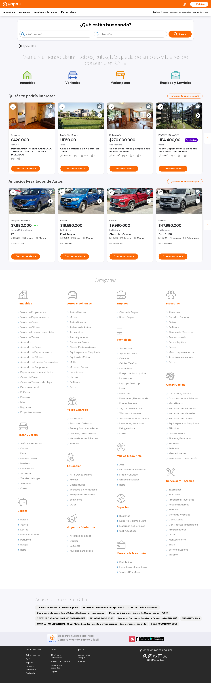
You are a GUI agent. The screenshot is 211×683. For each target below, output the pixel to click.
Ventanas (25, 483)
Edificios (25, 392)
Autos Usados (78, 312)
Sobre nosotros (33, 655)
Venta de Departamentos (34, 317)
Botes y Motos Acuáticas (84, 428)
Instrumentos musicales (132, 469)
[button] (50, 115)
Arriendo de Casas (30, 347)
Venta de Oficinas (30, 327)
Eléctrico (174, 428)
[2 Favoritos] (13, 107)
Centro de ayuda (200, 12)
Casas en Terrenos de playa (36, 382)
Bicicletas (124, 515)
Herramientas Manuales (182, 413)
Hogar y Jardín (28, 435)
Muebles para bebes (81, 550)
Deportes (123, 507)
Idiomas (74, 479)
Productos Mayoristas (181, 499)
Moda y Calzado (29, 534)
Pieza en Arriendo (30, 387)
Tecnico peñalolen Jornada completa (57, 607)
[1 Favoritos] (13, 192)
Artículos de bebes (80, 535)
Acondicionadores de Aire (134, 418)
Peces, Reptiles (177, 342)
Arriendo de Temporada (34, 367)
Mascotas (173, 303)
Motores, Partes (79, 367)
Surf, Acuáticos (128, 530)
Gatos (172, 322)
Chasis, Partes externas (83, 347)
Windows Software (130, 413)
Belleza (22, 511)
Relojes (24, 544)
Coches (74, 541)
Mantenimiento (177, 453)
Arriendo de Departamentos (36, 352)
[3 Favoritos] (62, 192)
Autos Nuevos (78, 322)
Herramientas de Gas (181, 418)
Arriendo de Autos (80, 327)
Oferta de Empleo (129, 312)
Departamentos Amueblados (36, 372)
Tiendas (81, 661)
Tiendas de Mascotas (181, 332)
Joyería (24, 524)
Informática (125, 368)
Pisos (23, 453)
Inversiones (175, 489)
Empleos (122, 303)
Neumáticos (76, 372)
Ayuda (29, 659)
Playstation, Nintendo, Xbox (135, 398)
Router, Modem (128, 403)
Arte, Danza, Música (81, 474)
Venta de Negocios (179, 514)
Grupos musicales (129, 479)
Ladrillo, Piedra (177, 433)
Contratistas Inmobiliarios (183, 398)
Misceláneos (176, 403)
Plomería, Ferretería (180, 438)
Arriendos (26, 342)
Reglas (54, 671)
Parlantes (124, 393)
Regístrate (30, 673)
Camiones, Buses (79, 342)
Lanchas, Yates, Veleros (83, 433)
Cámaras (124, 358)
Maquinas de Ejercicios (132, 526)
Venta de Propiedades (33, 312)
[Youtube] (164, 656)
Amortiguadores (79, 337)
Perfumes (25, 539)
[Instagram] (150, 656)
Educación (74, 466)
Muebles (25, 463)
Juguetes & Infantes (81, 527)
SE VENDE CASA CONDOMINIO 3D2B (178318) (61, 618)
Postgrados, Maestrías (82, 494)
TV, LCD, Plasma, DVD (131, 408)
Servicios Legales (178, 549)
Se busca (25, 473)
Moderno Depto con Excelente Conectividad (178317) (147, 618)
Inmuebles (9, 12)
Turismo (173, 554)
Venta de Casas (29, 322)
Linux (122, 388)
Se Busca (75, 382)
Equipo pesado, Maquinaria (85, 352)
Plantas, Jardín (28, 458)
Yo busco (75, 443)
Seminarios (76, 499)
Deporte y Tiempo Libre (132, 520)
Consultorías (176, 519)
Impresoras (125, 378)
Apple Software (128, 353)
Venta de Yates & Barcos (84, 438)
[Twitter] (155, 656)
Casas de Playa (29, 377)
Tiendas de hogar (30, 478)
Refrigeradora (127, 428)
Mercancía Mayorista (131, 553)
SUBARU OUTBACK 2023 (164, 623)
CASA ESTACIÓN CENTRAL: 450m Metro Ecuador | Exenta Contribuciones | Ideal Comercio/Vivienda (91, 623)
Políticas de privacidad (61, 661)
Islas (22, 402)
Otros (23, 488)
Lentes (24, 529)
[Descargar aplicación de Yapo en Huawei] (132, 639)
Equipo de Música (80, 357)
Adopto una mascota (181, 357)
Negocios (25, 407)
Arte (121, 464)
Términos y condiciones (56, 656)
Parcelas (25, 397)
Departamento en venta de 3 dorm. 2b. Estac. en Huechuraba (70, 613)
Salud (172, 544)
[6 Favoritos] (111, 107)
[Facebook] (145, 656)
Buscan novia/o (177, 337)
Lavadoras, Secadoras (132, 423)
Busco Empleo (127, 317)
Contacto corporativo (31, 667)
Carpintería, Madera (180, 393)
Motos (73, 317)
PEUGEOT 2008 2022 (101, 618)
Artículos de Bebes (31, 443)
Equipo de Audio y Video (133, 373)
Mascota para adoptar (182, 352)
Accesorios (76, 332)
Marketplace (68, 12)
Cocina (24, 448)
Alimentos (174, 312)
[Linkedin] (160, 656)
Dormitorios (27, 468)
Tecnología (124, 340)
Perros (172, 347)
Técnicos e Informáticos (83, 489)
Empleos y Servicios (45, 12)
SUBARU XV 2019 (191, 618)
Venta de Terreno (30, 337)
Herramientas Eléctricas (182, 408)
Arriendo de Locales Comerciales (39, 362)
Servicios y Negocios (180, 481)
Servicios (174, 443)
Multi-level (174, 494)
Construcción (175, 385)
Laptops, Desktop (129, 383)
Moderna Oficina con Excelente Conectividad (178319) (139, 613)
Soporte (29, 662)
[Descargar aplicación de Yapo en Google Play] (157, 639)
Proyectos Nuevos (30, 412)
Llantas (74, 377)
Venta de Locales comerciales (37, 332)
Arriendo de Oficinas (32, 357)
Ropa (23, 549)
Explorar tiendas (160, 12)
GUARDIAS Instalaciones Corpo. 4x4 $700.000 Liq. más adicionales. (120, 607)
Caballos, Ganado (179, 317)
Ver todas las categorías (84, 656)
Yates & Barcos (77, 410)
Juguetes (75, 545)
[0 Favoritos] (62, 107)
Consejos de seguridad (180, 12)
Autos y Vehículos (79, 303)
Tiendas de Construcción (183, 458)
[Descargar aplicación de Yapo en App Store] (143, 639)
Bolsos (24, 519)
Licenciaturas (77, 484)
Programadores (177, 529)
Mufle (73, 362)
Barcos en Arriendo (81, 423)
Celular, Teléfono (128, 363)
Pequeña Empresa (179, 504)
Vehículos (24, 12)
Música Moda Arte (129, 456)
